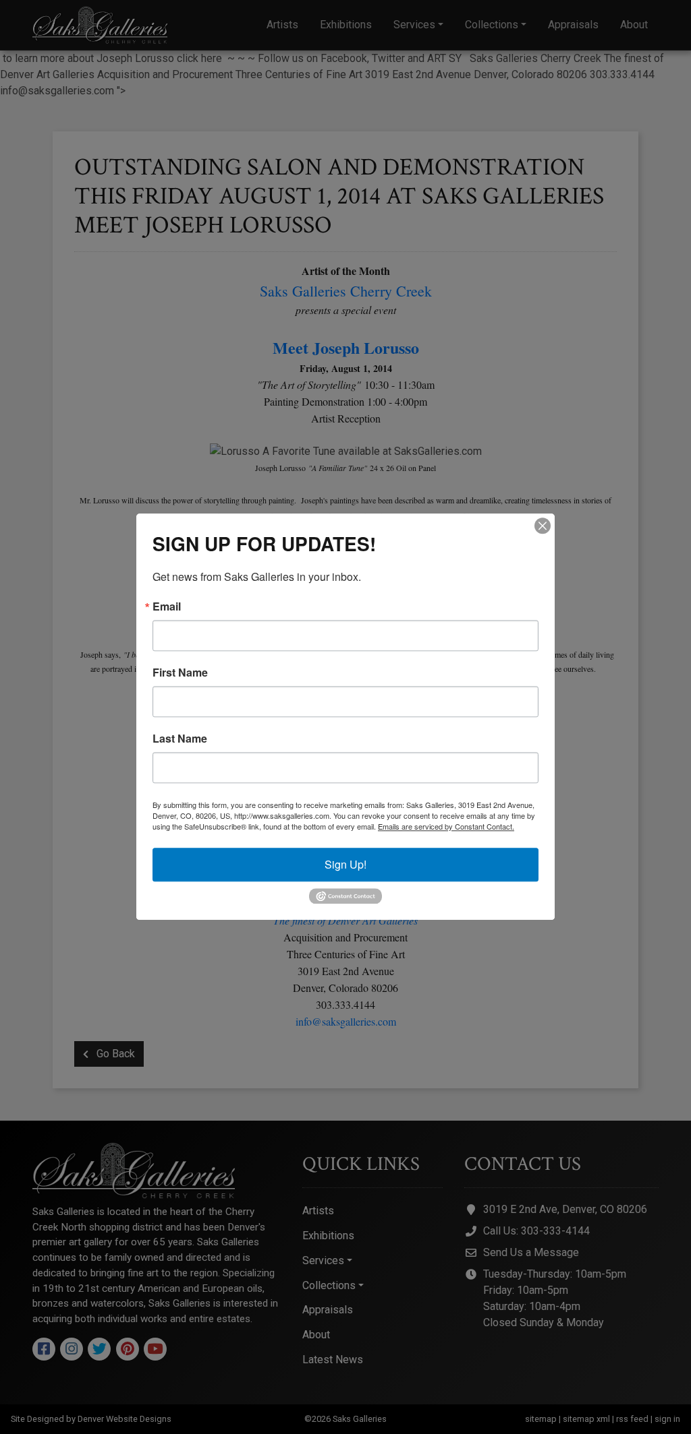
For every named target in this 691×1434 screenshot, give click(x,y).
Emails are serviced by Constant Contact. (446, 826)
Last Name (180, 738)
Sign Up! (345, 864)
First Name (180, 672)
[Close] (542, 526)
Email (167, 606)
